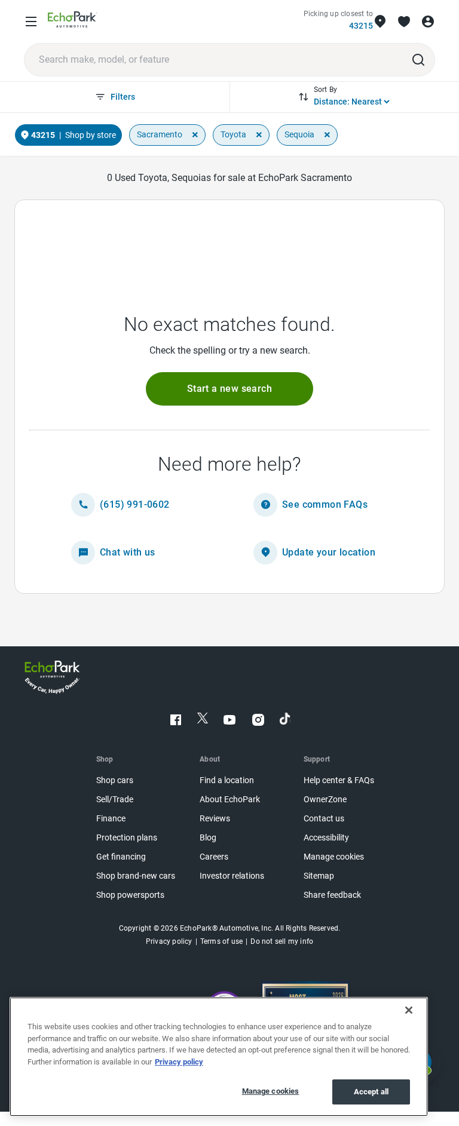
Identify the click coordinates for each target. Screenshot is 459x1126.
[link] (72, 21)
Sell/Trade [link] (114, 799)
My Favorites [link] (404, 21)
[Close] (409, 1010)
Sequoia (299, 134)
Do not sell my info (281, 941)
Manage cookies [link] (334, 856)
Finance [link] (111, 818)
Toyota (233, 134)
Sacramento (159, 134)
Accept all (371, 1091)
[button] (229, 389)
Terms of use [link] (221, 941)
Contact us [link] (324, 818)
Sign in (428, 21)
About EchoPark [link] (230, 799)
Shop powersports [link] (130, 895)
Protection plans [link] (126, 837)
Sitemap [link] (319, 876)
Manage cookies (270, 1091)
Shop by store (90, 135)
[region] (219, 1056)
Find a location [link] (227, 780)
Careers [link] (214, 856)
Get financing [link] (121, 856)
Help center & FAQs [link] (339, 780)
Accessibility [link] (326, 837)
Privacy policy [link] (169, 941)
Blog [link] (208, 837)
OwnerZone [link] (325, 799)
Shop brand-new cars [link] (135, 876)
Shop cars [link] (114, 780)
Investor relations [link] (232, 876)
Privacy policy (179, 1061)
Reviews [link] (215, 818)
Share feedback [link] (332, 895)
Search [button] (418, 59)
